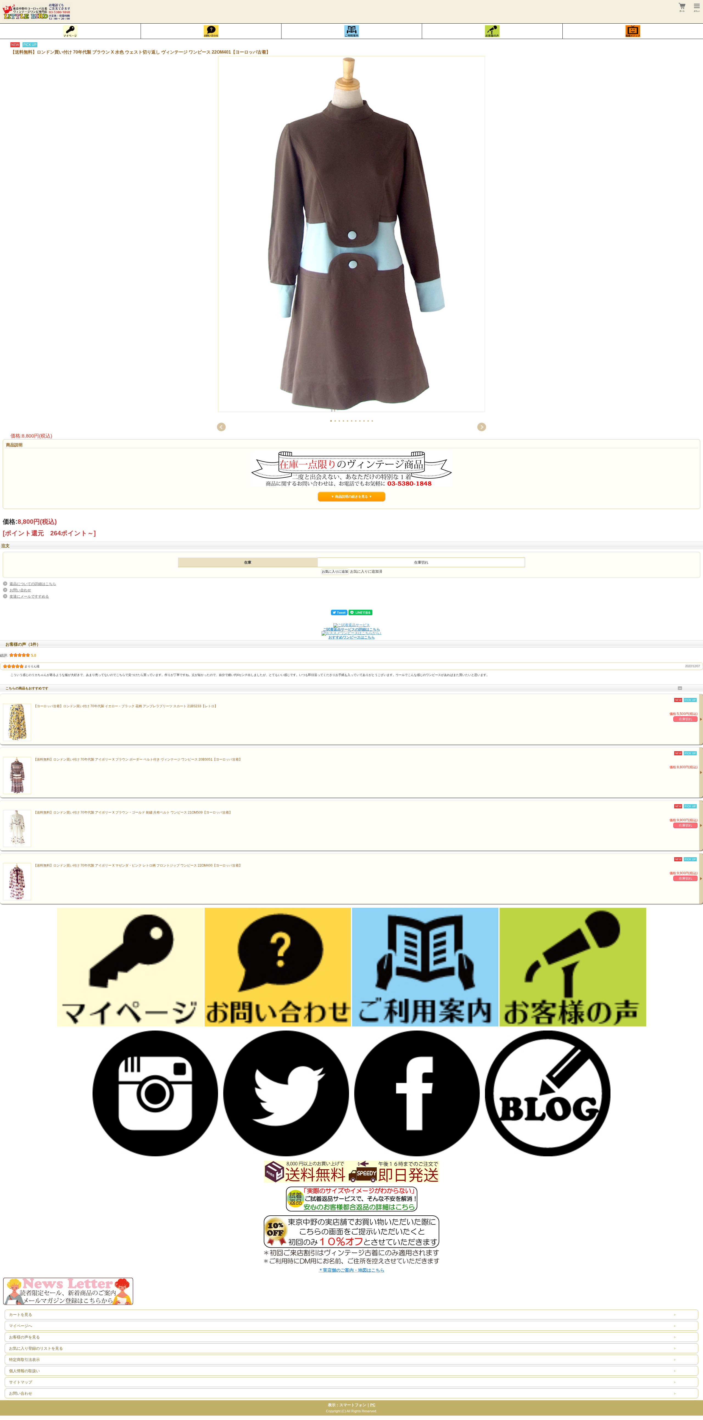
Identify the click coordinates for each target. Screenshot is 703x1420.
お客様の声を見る (24, 1337)
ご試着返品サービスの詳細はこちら (351, 629)
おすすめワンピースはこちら (351, 637)
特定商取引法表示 (24, 1359)
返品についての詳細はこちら (33, 584)
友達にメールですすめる (29, 596)
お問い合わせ (20, 590)
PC (372, 1405)
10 (368, 421)
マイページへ (20, 1326)
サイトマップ (20, 1382)
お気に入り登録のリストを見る (36, 1348)
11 (372, 421)
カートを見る (20, 1314)
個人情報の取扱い (24, 1371)
